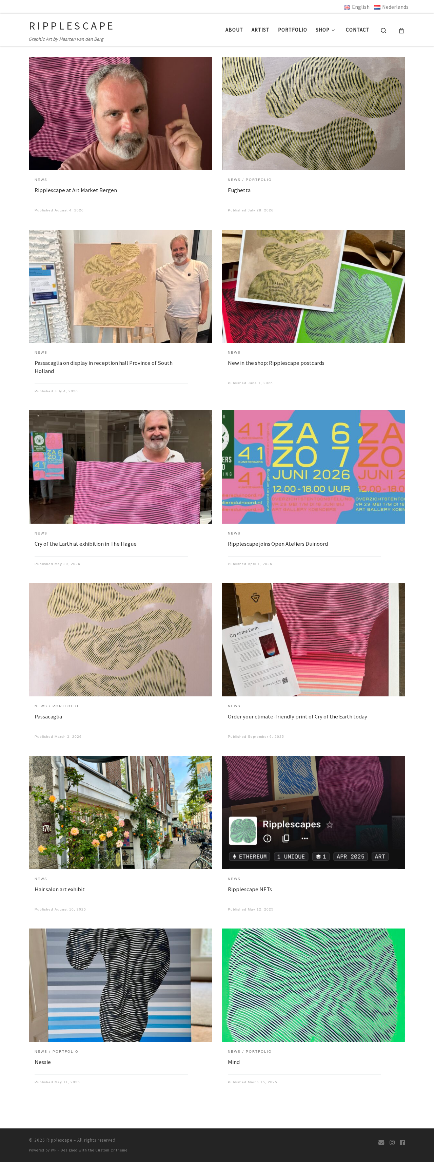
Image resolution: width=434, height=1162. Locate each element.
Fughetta (239, 190)
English (361, 6)
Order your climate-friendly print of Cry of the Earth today (297, 716)
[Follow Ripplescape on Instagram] (392, 1142)
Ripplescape (59, 1140)
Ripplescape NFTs (250, 889)
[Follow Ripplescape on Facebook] (402, 1142)
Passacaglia (48, 716)
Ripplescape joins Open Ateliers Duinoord (278, 543)
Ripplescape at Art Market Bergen (76, 190)
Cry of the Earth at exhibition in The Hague (86, 543)
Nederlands (395, 6)
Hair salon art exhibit (60, 889)
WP (54, 1150)
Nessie (43, 1062)
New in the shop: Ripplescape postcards (276, 363)
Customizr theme (111, 1150)
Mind (234, 1062)
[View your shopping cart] (401, 30)
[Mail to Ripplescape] (381, 1142)
